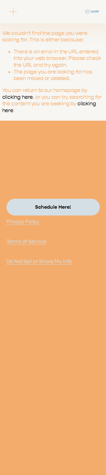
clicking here (17, 97)
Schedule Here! (53, 207)
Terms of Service (26, 241)
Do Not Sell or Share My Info (39, 261)
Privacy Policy (23, 222)
